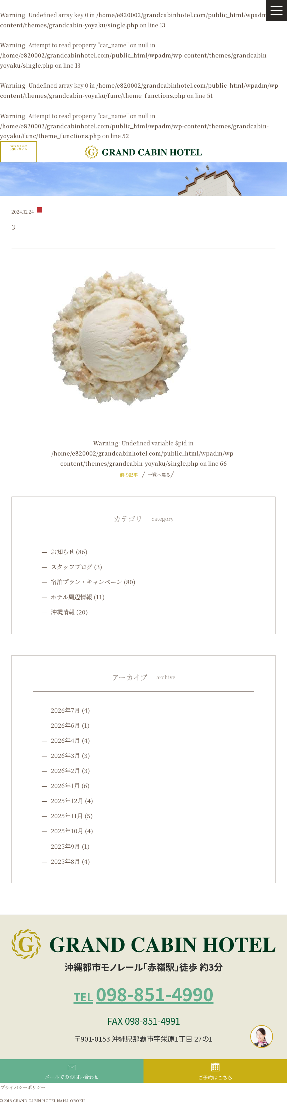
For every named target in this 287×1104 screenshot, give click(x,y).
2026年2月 (65, 770)
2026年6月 (65, 725)
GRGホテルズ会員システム (18, 147)
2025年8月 (65, 861)
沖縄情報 (63, 611)
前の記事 (129, 474)
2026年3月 (65, 755)
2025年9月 (65, 846)
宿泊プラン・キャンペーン (86, 581)
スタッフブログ (71, 566)
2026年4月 (65, 740)
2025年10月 (67, 830)
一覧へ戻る (158, 474)
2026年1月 (65, 785)
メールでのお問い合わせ (72, 1076)
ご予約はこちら (215, 1077)
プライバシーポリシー (23, 1087)
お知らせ (62, 551)
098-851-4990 (144, 994)
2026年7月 (65, 710)
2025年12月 (67, 800)
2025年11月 (67, 815)
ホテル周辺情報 (71, 596)
